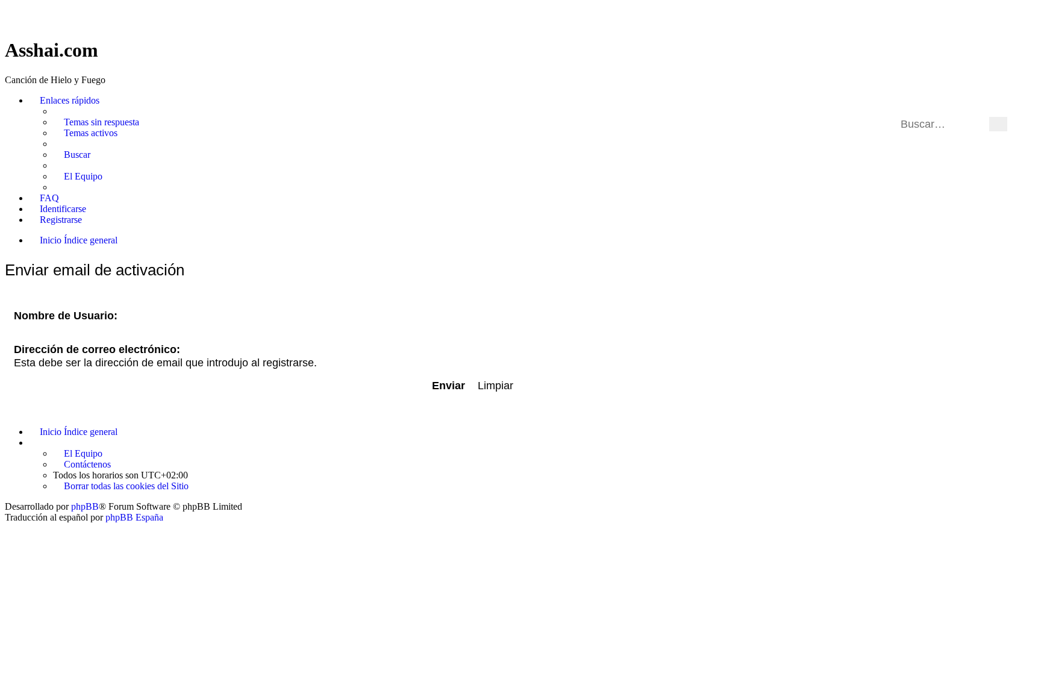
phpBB (85, 506)
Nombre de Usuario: (65, 316)
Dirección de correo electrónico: (97, 349)
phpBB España (134, 517)
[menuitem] (96, 122)
